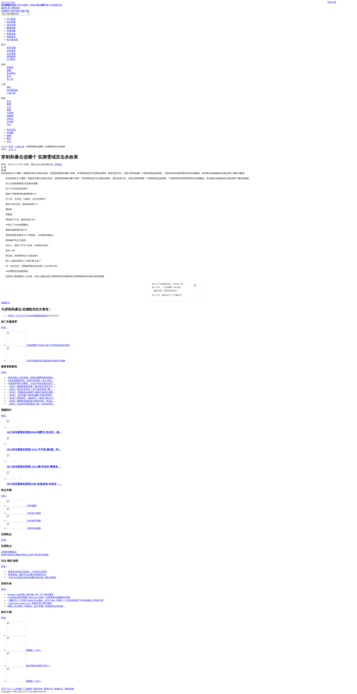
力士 (9, 107)
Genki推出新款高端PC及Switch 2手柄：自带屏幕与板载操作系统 (38, 597)
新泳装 (38, 554)
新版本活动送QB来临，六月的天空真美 (27, 571)
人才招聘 (17, 689)
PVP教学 (11, 59)
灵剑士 (10, 119)
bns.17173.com (8, 2)
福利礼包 (5, 8)
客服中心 (59, 689)
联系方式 (48, 689)
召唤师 (10, 116)
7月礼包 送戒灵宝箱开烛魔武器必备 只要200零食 (32, 577)
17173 (4, 146)
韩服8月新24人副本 (24, 554)
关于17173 (6, 689)
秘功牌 (45, 554)
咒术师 (10, 121)
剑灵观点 (11, 73)
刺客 (9, 110)
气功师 (10, 113)
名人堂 (10, 79)
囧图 (9, 70)
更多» (4, 327)
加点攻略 (11, 53)
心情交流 (19, 146)
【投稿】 (58, 164)
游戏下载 (24, 11)
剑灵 (11, 146)
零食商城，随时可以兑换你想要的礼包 (27, 574)
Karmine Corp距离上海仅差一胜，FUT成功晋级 (30, 594)
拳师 (9, 104)
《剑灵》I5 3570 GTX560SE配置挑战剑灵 (27, 315)
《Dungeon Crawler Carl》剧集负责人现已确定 (29, 603)
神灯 (9, 87)
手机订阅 (331, 2)
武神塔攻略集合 (9, 552)
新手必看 (11, 47)
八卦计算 (11, 93)
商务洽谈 (38, 689)
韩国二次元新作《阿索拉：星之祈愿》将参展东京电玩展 (35, 606)
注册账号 (5, 11)
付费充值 (15, 8)
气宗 (9, 124)
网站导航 (69, 689)
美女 (9, 76)
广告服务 (27, 689)
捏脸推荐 (11, 56)
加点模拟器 (12, 90)
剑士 (9, 101)
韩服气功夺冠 (8, 554)
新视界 (10, 67)
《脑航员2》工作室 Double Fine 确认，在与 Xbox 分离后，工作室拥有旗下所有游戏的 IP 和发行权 (55, 600)
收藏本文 (5, 302)
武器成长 (11, 50)
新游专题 (15, 11)
